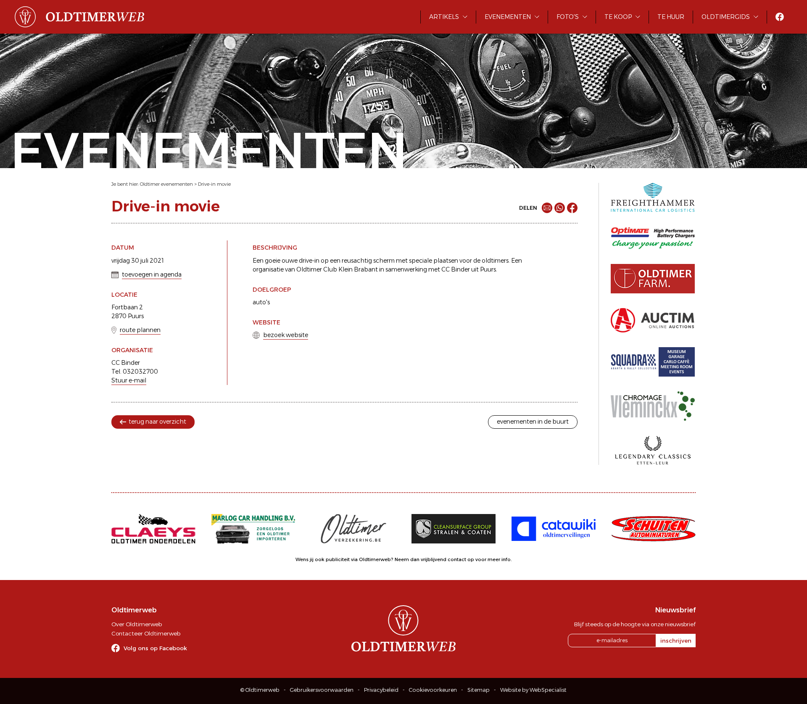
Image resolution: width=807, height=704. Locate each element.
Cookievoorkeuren (433, 690)
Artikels (444, 17)
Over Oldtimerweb (136, 624)
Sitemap (478, 690)
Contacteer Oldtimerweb (145, 633)
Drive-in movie (214, 184)
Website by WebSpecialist (533, 690)
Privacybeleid (381, 690)
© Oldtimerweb (260, 690)
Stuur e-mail (128, 380)
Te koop (618, 17)
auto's (261, 302)
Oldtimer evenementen (166, 184)
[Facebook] (572, 208)
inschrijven (675, 640)
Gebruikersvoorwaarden (321, 690)
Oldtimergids (726, 17)
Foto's (567, 17)
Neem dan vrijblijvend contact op (434, 559)
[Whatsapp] (559, 208)
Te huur (670, 17)
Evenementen (508, 17)
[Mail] (547, 208)
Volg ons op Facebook (155, 648)
